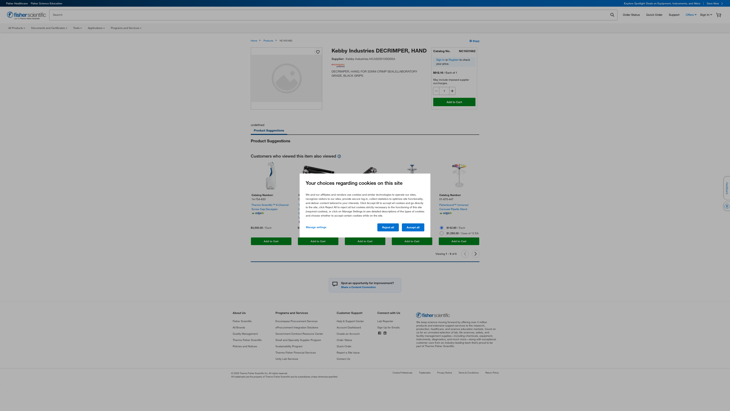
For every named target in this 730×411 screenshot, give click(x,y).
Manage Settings (316, 227)
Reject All (388, 227)
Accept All (413, 227)
